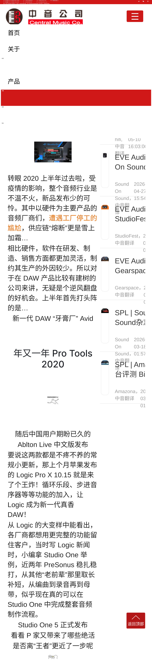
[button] (143, 1)
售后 (14, 130)
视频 (14, 113)
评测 (14, 97)
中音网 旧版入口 (55, 0)
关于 (14, 49)
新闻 (14, 65)
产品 (14, 81)
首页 (14, 33)
